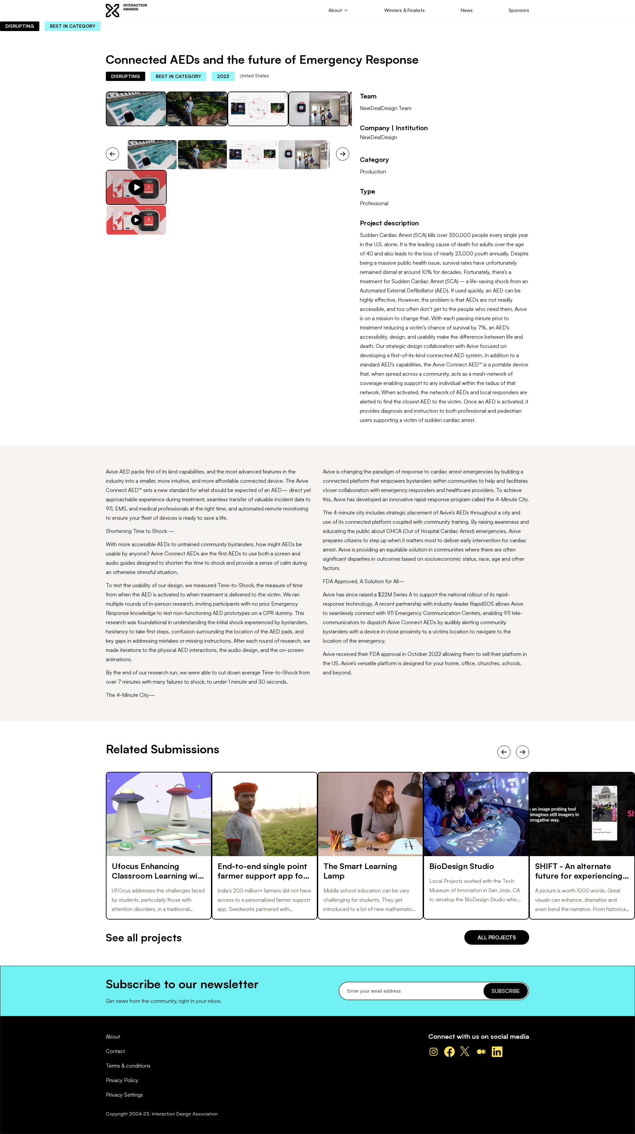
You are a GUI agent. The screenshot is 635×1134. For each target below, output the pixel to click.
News (467, 10)
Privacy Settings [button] (124, 1094)
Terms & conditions (128, 1065)
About (113, 1036)
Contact (115, 1051)
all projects (497, 937)
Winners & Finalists (404, 10)
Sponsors (519, 10)
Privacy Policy (122, 1080)
